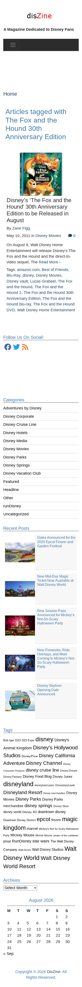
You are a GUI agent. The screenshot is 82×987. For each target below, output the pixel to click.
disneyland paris (44, 785)
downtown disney (52, 812)
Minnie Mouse (43, 835)
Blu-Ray (13, 275)
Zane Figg (21, 228)
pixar (7, 841)
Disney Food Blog (37, 776)
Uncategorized (16, 514)
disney (44, 739)
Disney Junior (62, 776)
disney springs (38, 805)
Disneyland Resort (22, 792)
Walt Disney (24, 850)
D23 (18, 740)
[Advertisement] (41, 67)
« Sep (8, 953)
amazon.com (28, 270)
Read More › (50, 262)
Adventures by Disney (22, 408)
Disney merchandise (54, 793)
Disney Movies (16, 449)
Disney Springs (16, 465)
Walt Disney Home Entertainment (46, 310)
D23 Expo (28, 740)
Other (8, 498)
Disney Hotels (15, 433)
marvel (32, 829)
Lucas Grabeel (43, 281)
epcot (43, 819)
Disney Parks (14, 457)
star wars (40, 841)
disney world (12, 812)
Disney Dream (68, 770)
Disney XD (29, 812)
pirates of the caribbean (65, 835)
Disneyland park (65, 785)
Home (10, 94)
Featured (11, 481)
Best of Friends (55, 270)
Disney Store (61, 806)
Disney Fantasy (12, 776)
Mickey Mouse (22, 835)
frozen (56, 820)
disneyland (18, 784)
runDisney (12, 506)
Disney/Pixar (30, 756)
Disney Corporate (18, 416)
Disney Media (15, 441)
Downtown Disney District (19, 820)
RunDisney (21, 841)
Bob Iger (8, 740)
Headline (11, 490)
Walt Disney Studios (47, 849)
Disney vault (17, 281)
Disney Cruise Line (19, 424)
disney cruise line (42, 770)
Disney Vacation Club (22, 473)
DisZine (53, 972)
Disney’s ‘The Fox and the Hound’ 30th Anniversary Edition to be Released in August (39, 210)
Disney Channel (44, 763)
